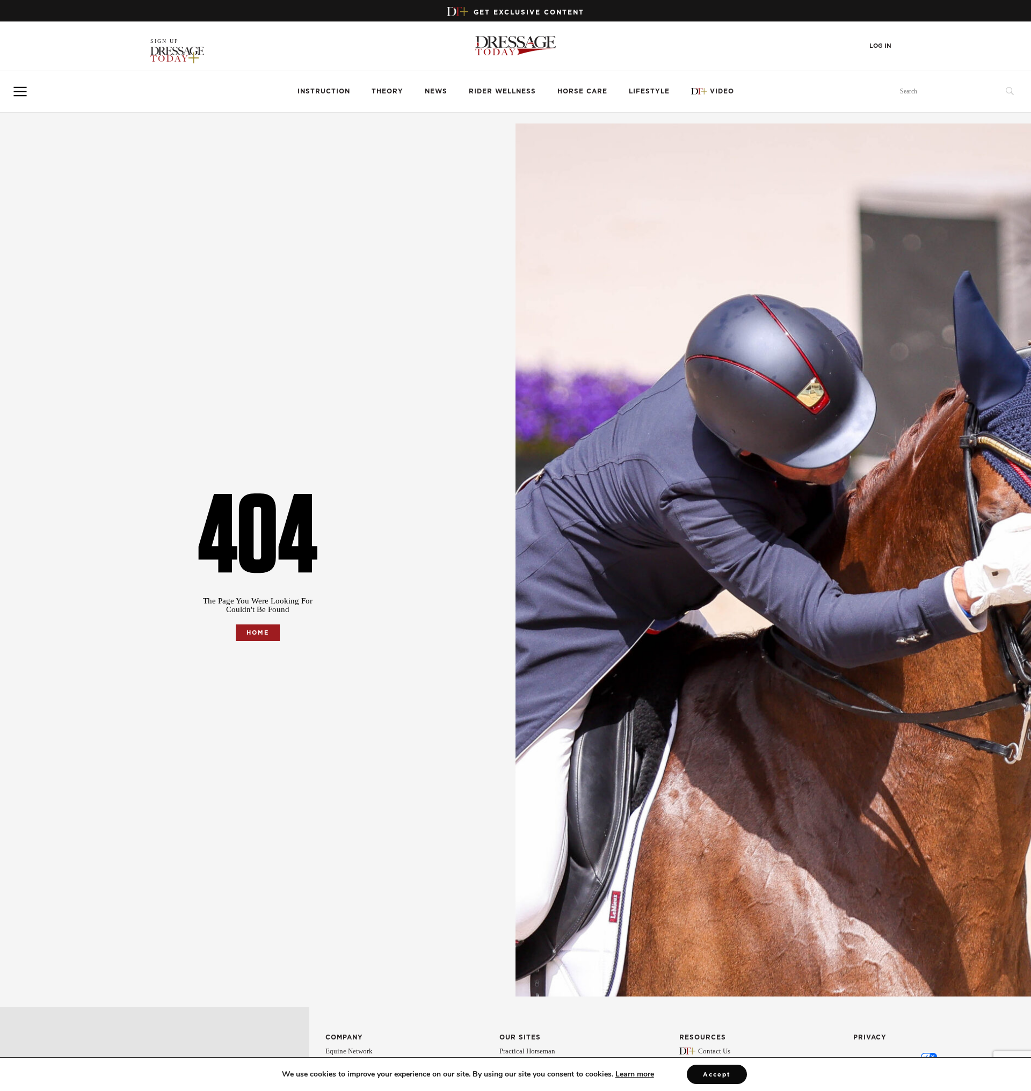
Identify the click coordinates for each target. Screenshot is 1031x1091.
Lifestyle (649, 91)
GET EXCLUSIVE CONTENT (529, 12)
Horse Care (582, 91)
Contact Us (714, 1051)
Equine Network (349, 1051)
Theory (387, 91)
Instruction (323, 91)
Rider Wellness (502, 91)
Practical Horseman (527, 1051)
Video (722, 91)
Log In (880, 46)
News (436, 91)
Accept (717, 1074)
